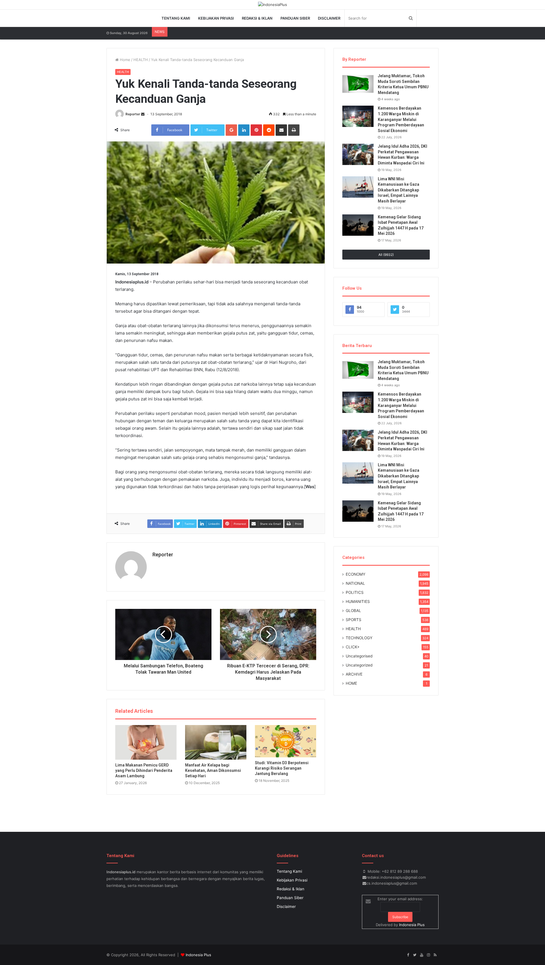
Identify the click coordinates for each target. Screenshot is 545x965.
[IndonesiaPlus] (272, 4)
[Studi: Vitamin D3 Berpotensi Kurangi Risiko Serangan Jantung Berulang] (285, 741)
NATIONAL (355, 583)
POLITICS (355, 592)
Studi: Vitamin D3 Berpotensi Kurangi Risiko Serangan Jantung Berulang (282, 768)
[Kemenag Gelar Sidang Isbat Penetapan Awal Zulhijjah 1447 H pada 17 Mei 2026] (358, 225)
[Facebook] (407, 955)
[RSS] (435, 955)
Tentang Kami (176, 18)
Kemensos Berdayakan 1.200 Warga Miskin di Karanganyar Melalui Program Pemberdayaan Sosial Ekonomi (401, 119)
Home (124, 59)
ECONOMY (355, 574)
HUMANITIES (358, 601)
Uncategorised (359, 656)
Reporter (132, 114)
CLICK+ (353, 647)
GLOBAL (353, 610)
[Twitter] (414, 955)
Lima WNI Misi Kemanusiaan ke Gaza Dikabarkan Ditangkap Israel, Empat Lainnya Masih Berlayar (398, 190)
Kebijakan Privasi (216, 18)
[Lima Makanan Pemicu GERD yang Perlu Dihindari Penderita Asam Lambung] (146, 742)
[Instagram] (428, 955)
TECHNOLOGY (359, 638)
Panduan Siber (295, 18)
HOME (351, 683)
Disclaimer (329, 18)
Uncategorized (359, 665)
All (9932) (386, 254)
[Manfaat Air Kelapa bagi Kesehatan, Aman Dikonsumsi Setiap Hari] (215, 742)
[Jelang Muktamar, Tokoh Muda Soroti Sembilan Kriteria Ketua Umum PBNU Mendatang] (358, 84)
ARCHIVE (354, 674)
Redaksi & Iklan (257, 18)
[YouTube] (421, 955)
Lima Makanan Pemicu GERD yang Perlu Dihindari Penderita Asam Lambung (143, 770)
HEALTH (140, 59)
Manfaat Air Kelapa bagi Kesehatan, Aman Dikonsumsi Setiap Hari (213, 770)
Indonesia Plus (412, 924)
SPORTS (353, 619)
